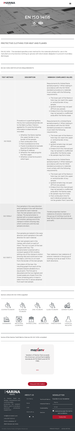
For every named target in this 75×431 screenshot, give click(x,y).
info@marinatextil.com (11, 415)
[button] (70, 3)
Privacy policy (54, 428)
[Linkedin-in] (33, 416)
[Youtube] (29, 416)
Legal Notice (66, 428)
